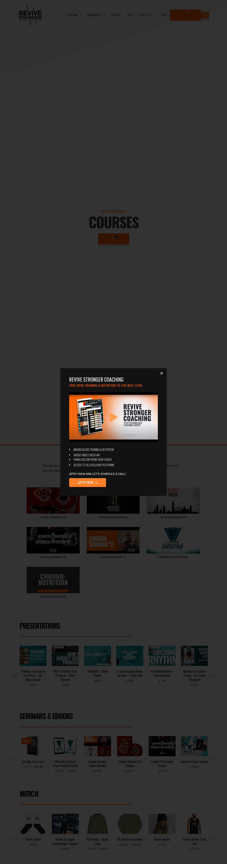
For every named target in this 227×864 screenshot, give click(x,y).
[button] (161, 373)
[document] (113, 432)
